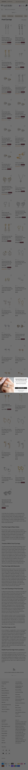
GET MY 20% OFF (21, 388)
